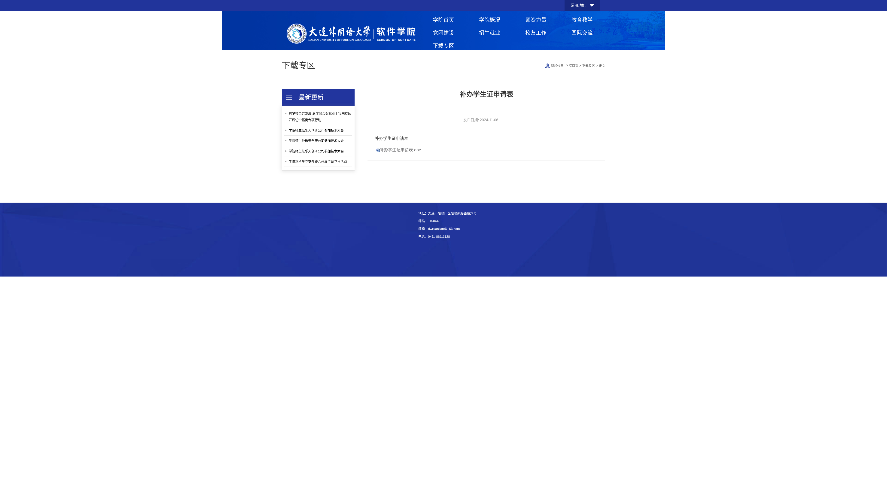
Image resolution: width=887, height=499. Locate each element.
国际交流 (582, 33)
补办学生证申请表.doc (400, 150)
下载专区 (443, 46)
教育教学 (582, 20)
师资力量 (536, 20)
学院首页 (443, 20)
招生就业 (489, 33)
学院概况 (489, 20)
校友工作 (536, 33)
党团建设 (443, 33)
